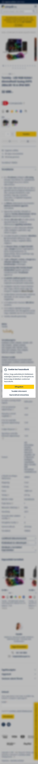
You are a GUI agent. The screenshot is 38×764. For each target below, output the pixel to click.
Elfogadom (19, 387)
